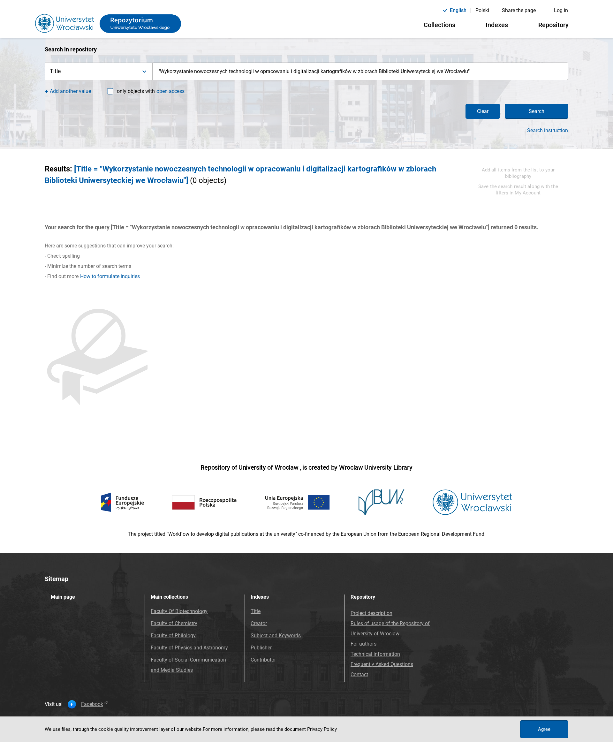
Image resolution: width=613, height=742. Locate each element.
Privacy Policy (322, 729)
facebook (92, 704)
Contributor (263, 660)
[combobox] (360, 71)
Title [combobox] (55, 71)
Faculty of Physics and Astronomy (189, 648)
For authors (363, 644)
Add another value (70, 91)
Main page (63, 597)
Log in (561, 10)
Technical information (375, 654)
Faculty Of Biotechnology (179, 611)
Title (256, 611)
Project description (371, 613)
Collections (439, 25)
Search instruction (547, 130)
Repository (553, 25)
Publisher (261, 648)
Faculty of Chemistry (174, 623)
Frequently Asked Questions (382, 664)
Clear (482, 111)
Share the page (519, 10)
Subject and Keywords (276, 635)
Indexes (497, 25)
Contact (359, 674)
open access (170, 91)
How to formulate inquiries (110, 276)
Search (536, 111)
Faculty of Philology (173, 635)
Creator (259, 623)
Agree (544, 729)
